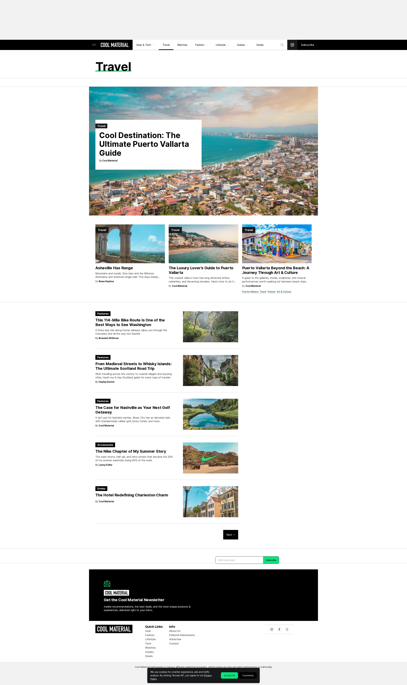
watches (150, 647)
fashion (149, 635)
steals (260, 44)
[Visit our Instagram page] (292, 45)
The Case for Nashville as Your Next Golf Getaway (132, 409)
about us (174, 631)
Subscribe (307, 44)
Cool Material (109, 160)
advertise (175, 639)
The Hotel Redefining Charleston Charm (131, 495)
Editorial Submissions (182, 635)
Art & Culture (284, 291)
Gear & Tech (143, 44)
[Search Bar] (282, 45)
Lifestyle (221, 44)
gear (148, 631)
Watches (182, 44)
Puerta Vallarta (250, 291)
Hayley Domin (106, 381)
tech (148, 643)
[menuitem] (146, 45)
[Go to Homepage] (114, 45)
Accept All (229, 675)
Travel (166, 44)
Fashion (199, 44)
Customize (248, 675)
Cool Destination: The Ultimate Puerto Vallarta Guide (144, 144)
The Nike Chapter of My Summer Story (130, 451)
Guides (241, 44)
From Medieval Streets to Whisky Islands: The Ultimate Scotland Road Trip (133, 366)
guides (149, 652)
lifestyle (150, 639)
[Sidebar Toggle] (94, 45)
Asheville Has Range (114, 268)
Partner (272, 291)
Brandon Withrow (109, 338)
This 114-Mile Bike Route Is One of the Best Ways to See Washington (130, 322)
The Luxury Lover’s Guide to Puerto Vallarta (201, 270)
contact (174, 643)
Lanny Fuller (105, 464)
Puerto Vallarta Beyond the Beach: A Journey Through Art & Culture (275, 270)
